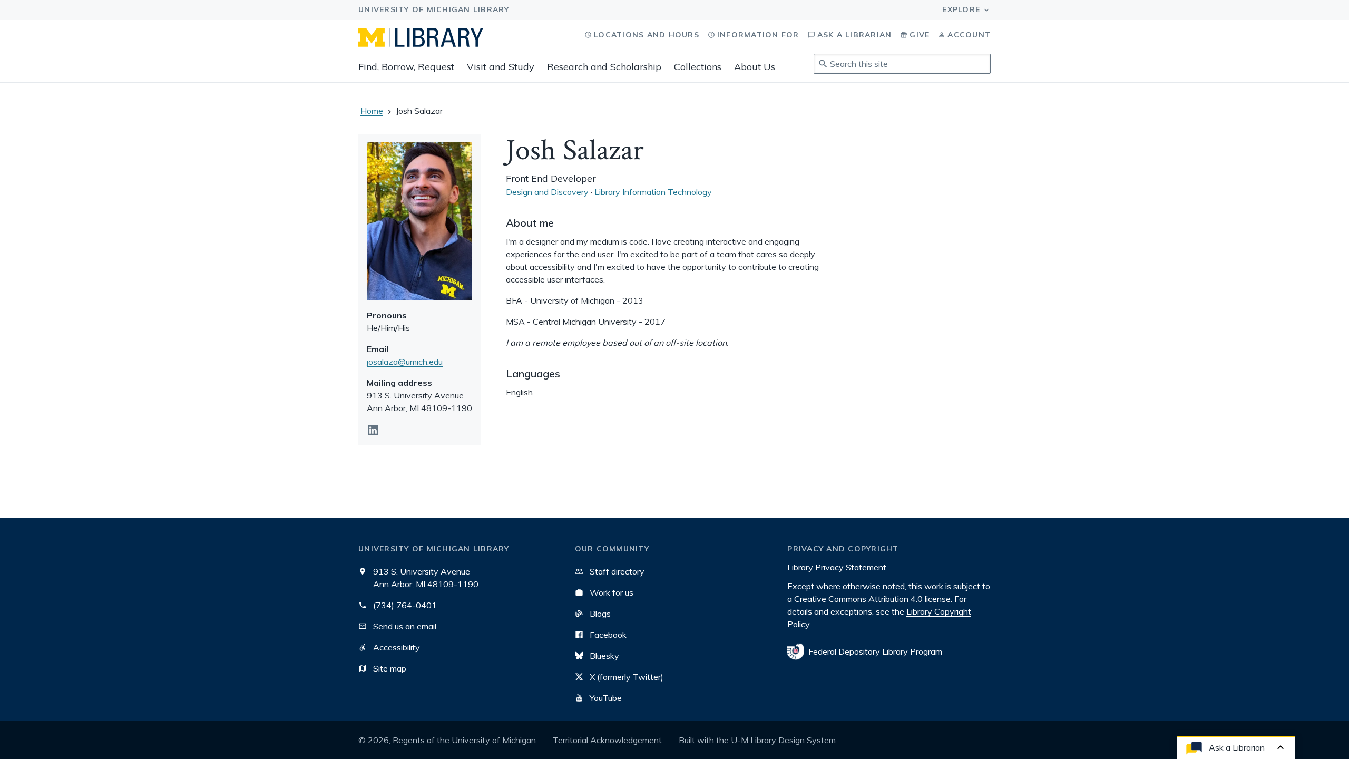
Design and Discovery (547, 192)
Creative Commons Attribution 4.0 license (872, 598)
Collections (697, 67)
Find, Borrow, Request (406, 67)
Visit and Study (500, 67)
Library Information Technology (653, 192)
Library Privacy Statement (836, 567)
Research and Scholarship (604, 67)
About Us (754, 67)
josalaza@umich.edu (405, 361)
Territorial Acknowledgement (607, 740)
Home (371, 110)
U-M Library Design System (783, 740)
